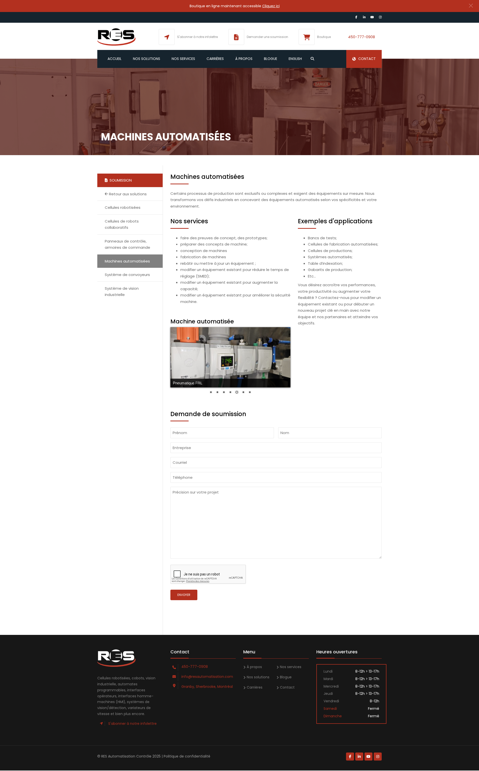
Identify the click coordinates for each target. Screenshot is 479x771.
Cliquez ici (271, 5)
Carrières (215, 58)
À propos (243, 58)
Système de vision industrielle (122, 291)
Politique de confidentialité (187, 756)
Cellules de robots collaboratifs (122, 224)
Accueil (114, 58)
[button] (471, 5)
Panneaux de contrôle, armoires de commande (127, 244)
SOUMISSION (120, 180)
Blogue (270, 58)
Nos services (183, 58)
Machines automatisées (127, 261)
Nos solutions (146, 58)
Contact (367, 58)
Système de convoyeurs (127, 274)
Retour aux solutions (127, 194)
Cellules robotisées (122, 207)
